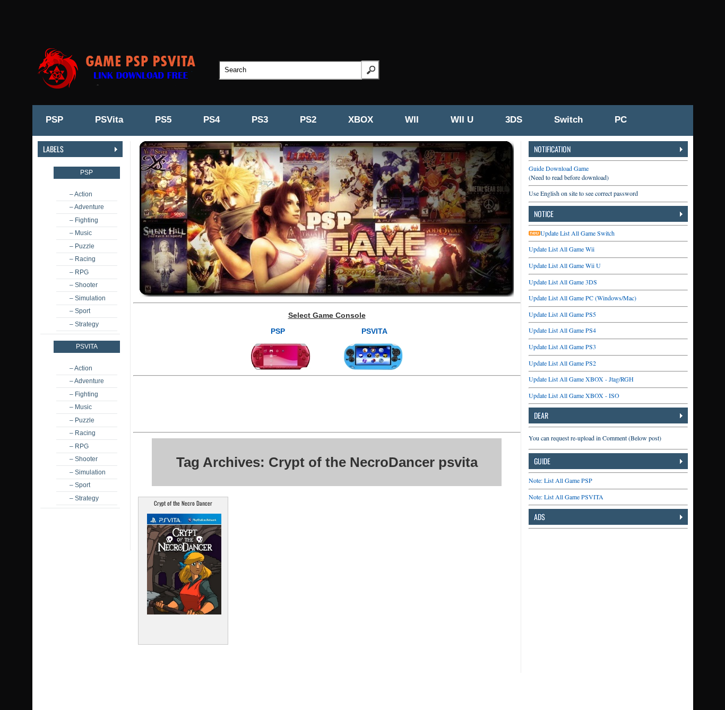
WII (412, 120)
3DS (513, 120)
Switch (568, 120)
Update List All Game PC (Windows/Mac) (582, 297)
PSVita (109, 120)
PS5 (163, 120)
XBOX (360, 120)
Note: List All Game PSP (560, 480)
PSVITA (374, 331)
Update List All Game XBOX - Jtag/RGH (581, 379)
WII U (462, 120)
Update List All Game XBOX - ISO (574, 395)
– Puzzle (82, 246)
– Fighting (84, 220)
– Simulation (88, 298)
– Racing (83, 259)
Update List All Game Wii (561, 249)
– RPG (79, 272)
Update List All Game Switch (577, 233)
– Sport (80, 311)
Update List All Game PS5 (562, 314)
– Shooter (84, 285)
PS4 (211, 120)
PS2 (308, 120)
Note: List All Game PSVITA (566, 496)
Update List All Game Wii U (565, 265)
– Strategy (84, 324)
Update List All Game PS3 (562, 346)
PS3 (260, 120)
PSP (54, 120)
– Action (81, 194)
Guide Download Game (559, 168)
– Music (81, 233)
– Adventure (87, 207)
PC (621, 120)
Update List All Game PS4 (562, 330)
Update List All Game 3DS (563, 282)
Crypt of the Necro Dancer (183, 503)
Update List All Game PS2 (562, 363)
